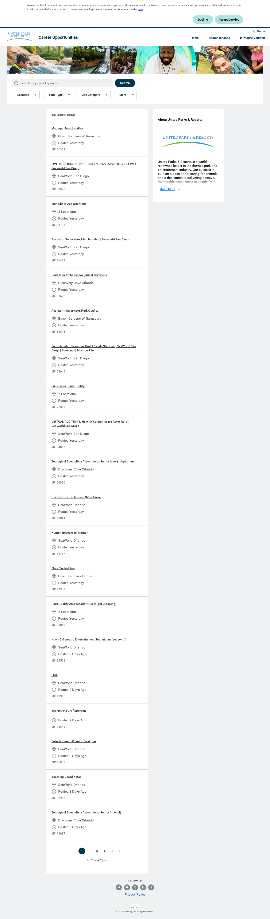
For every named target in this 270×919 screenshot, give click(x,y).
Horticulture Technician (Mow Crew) (76, 497)
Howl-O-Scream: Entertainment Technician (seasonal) (88, 639)
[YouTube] (127, 887)
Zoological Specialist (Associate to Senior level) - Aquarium (92, 461)
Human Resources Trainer (69, 532)
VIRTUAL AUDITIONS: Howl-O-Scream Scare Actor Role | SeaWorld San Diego (90, 423)
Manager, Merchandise (67, 128)
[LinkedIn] (143, 887)
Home (195, 38)
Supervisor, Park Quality (68, 386)
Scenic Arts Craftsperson (68, 710)
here (140, 9)
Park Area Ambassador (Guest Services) (79, 275)
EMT (54, 675)
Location (23, 94)
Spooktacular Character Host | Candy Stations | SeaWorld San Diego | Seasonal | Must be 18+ (93, 348)
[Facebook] (151, 887)
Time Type (56, 94)
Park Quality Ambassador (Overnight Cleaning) (83, 604)
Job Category (91, 94)
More (122, 94)
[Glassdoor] (119, 887)
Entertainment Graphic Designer (73, 741)
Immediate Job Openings (68, 203)
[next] (119, 851)
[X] (135, 887)
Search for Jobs (219, 38)
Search (125, 83)
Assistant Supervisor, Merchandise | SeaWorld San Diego (90, 239)
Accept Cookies (229, 19)
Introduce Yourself (252, 38)
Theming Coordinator (66, 776)
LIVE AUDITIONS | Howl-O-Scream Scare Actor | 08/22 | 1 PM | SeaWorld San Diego (93, 166)
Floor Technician (63, 568)
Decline (203, 19)
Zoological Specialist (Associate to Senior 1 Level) (86, 812)
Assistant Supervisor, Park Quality (74, 310)
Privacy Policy (135, 894)
